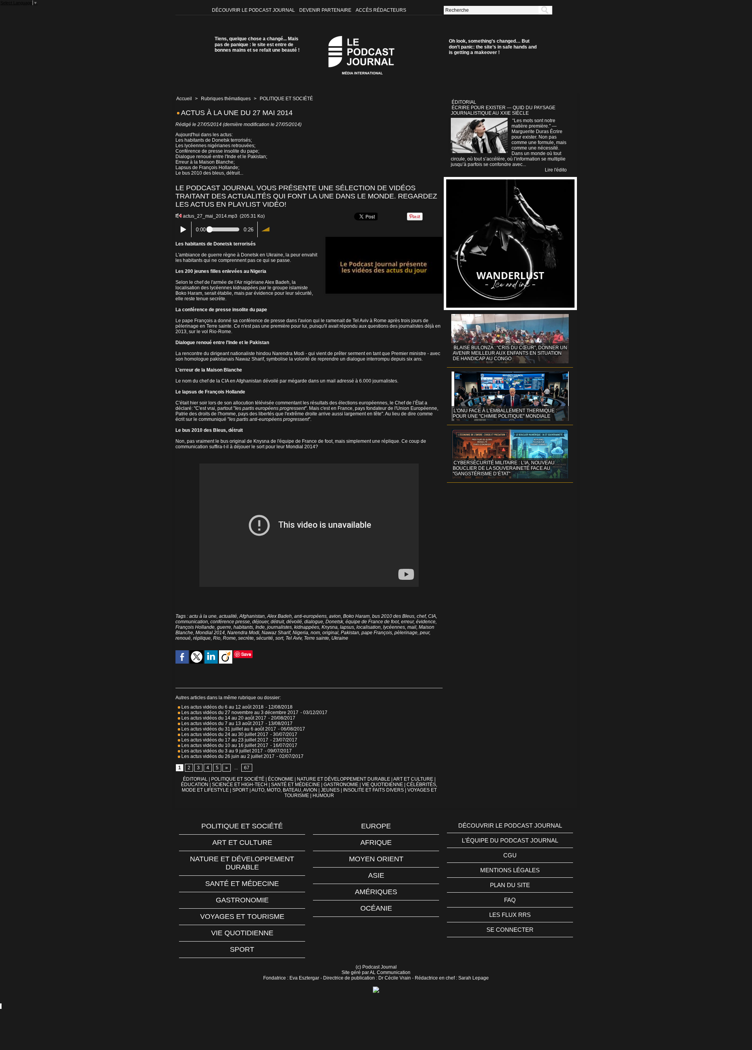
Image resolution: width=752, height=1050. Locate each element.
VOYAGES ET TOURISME (242, 916)
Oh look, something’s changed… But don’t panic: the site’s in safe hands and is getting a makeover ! (493, 46)
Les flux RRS (510, 914)
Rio (217, 638)
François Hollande (195, 627)
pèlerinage (406, 632)
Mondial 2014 (210, 632)
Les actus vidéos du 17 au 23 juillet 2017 (224, 740)
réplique (202, 638)
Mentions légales (510, 870)
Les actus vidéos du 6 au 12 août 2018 (222, 707)
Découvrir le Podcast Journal (254, 10)
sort (279, 638)
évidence (426, 621)
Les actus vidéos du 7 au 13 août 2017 (222, 723)
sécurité (264, 638)
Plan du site (510, 885)
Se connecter (509, 929)
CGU (510, 855)
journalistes (279, 627)
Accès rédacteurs (381, 10)
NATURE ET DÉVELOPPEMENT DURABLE (343, 779)
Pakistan (350, 632)
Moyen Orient (376, 859)
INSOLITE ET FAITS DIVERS (373, 790)
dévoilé (294, 621)
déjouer (260, 621)
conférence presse (230, 621)
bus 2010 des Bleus (393, 616)
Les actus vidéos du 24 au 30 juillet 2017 (224, 734)
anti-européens (310, 616)
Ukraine (339, 638)
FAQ (510, 900)
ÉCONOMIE (280, 779)
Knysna (330, 627)
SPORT (240, 790)
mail (411, 627)
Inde (260, 627)
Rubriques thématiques (226, 98)
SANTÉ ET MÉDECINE (295, 784)
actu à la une (203, 616)
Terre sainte (316, 638)
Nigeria (300, 632)
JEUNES (330, 790)
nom (315, 632)
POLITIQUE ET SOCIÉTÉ (286, 98)
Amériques (376, 892)
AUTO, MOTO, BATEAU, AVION (284, 790)
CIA (432, 616)
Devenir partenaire (325, 10)
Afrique (376, 842)
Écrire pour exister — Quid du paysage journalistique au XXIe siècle (503, 110)
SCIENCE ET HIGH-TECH (240, 784)
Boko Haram (356, 616)
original (330, 632)
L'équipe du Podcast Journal (510, 840)
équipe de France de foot (372, 621)
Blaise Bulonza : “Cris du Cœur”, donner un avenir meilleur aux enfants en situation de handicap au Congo (510, 353)
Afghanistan (252, 616)
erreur (407, 621)
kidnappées (306, 627)
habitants (243, 627)
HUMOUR (323, 795)
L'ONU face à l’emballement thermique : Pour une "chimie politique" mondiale (505, 413)
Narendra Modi (243, 632)
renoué (183, 638)
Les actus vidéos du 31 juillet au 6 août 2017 (228, 729)
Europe (376, 826)
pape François (377, 632)
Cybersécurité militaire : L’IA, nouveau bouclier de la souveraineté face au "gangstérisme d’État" (504, 468)
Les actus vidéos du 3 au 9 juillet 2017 (221, 751)
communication (191, 621)
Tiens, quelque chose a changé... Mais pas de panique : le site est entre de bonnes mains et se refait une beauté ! (257, 44)
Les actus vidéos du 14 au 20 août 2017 (223, 718)
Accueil (184, 98)
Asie (376, 875)
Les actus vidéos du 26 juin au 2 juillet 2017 (227, 756)
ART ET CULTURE (413, 779)
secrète (246, 638)
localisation (368, 627)
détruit (277, 621)
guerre (224, 627)
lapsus (347, 627)
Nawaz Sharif (276, 632)
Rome (229, 638)
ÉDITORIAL (195, 779)
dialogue (313, 621)
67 (246, 767)
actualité (228, 616)
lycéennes (394, 627)
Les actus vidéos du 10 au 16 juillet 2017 (224, 745)
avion (335, 616)
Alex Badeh (279, 616)
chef (421, 616)
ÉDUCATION (194, 784)
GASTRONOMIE (341, 784)
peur (424, 632)
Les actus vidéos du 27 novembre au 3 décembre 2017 (239, 712)
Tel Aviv (294, 638)
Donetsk (334, 621)
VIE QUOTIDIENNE (382, 784)
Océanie (376, 908)
